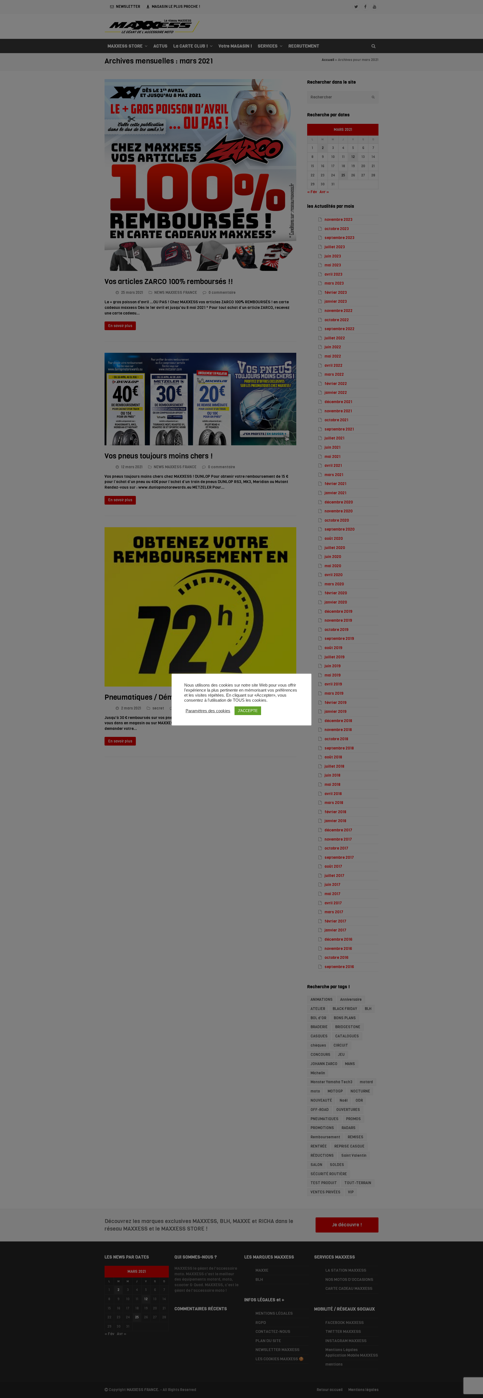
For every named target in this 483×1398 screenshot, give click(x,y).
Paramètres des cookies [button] (208, 711)
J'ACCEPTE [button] (248, 711)
